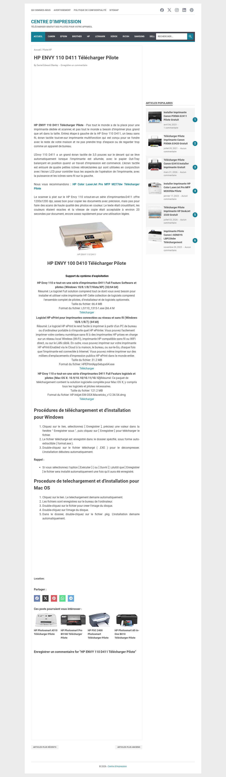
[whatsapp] (62, 598)
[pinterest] (54, 598)
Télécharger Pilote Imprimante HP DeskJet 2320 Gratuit (177, 211)
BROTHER (77, 36)
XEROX (114, 36)
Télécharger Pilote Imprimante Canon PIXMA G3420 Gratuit (176, 140)
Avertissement (62, 10)
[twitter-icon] (169, 10)
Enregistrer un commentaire (74, 65)
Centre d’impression (56, 21)
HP (88, 36)
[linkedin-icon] (184, 10)
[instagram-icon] (177, 10)
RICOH (126, 36)
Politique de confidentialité (90, 10)
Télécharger (86, 312)
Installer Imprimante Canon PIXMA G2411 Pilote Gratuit (175, 116)
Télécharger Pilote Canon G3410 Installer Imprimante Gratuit (176, 163)
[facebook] (37, 598)
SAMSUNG (139, 36)
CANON (51, 36)
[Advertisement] (87, 95)
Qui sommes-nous (40, 10)
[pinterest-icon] (191, 10)
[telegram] (71, 598)
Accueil (38, 36)
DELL (152, 36)
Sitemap (114, 10)
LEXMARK (100, 36)
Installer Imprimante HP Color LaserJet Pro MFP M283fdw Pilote (177, 187)
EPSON (63, 36)
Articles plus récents (44, 747)
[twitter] (45, 598)
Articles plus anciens (128, 747)
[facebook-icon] (162, 10)
